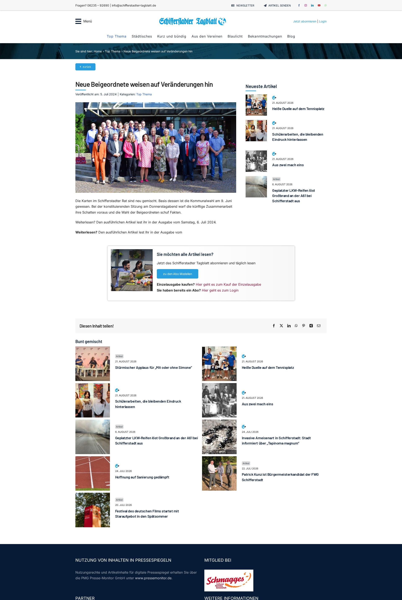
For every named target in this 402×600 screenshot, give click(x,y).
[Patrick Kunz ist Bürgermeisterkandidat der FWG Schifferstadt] (219, 459)
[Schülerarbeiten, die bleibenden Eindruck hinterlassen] (256, 123)
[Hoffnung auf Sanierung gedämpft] (92, 459)
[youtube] (319, 5)
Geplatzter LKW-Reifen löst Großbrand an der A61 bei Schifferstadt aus (293, 195)
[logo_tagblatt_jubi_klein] (192, 19)
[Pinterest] (303, 326)
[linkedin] (312, 5)
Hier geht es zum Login (220, 290)
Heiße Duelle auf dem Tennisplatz (298, 108)
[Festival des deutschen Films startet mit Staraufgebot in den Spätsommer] (92, 495)
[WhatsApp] (296, 326)
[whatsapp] (326, 5)
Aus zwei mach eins (288, 164)
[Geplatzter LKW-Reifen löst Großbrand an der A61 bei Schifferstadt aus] (256, 179)
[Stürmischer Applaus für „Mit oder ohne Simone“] (92, 349)
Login (323, 21)
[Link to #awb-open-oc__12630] (78, 21)
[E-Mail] (318, 326)
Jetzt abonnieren (304, 21)
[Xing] (311, 326)
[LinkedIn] (289, 326)
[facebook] (299, 5)
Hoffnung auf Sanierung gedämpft (142, 477)
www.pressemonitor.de (153, 578)
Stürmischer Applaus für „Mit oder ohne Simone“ (153, 367)
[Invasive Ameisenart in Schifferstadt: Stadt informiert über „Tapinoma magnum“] (219, 422)
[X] (281, 326)
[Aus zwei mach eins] (256, 153)
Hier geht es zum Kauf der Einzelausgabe (228, 284)
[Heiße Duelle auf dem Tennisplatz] (256, 97)
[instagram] (305, 5)
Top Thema (144, 94)
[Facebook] (274, 326)
